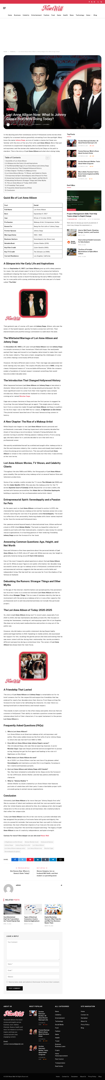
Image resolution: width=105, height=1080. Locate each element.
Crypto (57, 1050)
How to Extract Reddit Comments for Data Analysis (89, 241)
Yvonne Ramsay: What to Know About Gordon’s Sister (88, 152)
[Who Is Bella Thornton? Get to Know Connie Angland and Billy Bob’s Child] (71, 174)
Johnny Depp (20, 140)
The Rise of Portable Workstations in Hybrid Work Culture (88, 251)
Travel (57, 1041)
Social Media (59, 1024)
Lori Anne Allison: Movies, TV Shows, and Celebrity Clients (26, 173)
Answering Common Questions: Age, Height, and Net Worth (26, 178)
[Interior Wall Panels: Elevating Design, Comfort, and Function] (71, 232)
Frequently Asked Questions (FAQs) (19, 188)
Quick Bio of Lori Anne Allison (16, 161)
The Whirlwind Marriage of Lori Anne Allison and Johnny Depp (27, 166)
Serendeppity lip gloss (12, 851)
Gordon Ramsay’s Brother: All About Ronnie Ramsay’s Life (88, 142)
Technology (80, 15)
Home (10, 15)
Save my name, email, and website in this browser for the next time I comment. (34, 982)
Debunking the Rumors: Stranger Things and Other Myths (26, 180)
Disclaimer (84, 1018)
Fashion (46, 15)
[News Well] (52, 8)
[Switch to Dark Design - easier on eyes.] (98, 2)
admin (15, 124)
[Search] (101, 2)
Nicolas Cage (25, 396)
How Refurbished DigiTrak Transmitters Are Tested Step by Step (12, 919)
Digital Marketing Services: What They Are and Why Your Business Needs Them (53, 920)
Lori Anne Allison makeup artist (15, 848)
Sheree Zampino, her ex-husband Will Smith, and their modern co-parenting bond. (47, 873)
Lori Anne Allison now (35, 848)
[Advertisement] (52, 34)
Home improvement (61, 1056)
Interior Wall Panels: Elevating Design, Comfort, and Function (88, 231)
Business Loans (60, 1046)
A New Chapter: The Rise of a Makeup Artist (21, 171)
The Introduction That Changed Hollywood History (24, 168)
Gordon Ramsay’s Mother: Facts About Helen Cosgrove (89, 162)
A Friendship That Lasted (15, 185)
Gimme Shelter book (31, 842)
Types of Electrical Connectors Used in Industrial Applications (31, 919)
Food (53, 15)
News (72, 15)
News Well (45, 836)
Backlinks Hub (72, 219)
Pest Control (59, 1059)
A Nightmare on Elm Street (13, 842)
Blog (95, 15)
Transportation (60, 1063)
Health (65, 15)
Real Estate (59, 1066)
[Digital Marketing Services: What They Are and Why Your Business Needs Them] (53, 909)
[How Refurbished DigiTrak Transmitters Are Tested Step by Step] (12, 909)
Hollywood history (47, 842)
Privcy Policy (85, 1024)
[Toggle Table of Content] (46, 158)
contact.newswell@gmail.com (13, 1044)
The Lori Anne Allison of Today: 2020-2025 (22, 183)
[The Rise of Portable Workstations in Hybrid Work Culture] (71, 251)
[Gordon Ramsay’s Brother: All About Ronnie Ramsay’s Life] (71, 143)
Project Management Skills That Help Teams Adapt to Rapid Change (82, 215)
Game (59, 15)
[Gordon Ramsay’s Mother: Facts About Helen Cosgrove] (71, 163)
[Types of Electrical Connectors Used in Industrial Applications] (33, 909)
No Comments (37, 124)
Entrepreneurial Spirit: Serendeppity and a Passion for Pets (26, 175)
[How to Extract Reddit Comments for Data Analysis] (71, 242)
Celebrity (26, 15)
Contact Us (84, 1015)
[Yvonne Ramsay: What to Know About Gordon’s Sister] (71, 153)
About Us (84, 1021)
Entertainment (36, 15)
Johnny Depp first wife (22, 845)
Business (17, 15)
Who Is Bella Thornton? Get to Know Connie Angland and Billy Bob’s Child (88, 174)
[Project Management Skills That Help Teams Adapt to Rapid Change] (84, 200)
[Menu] (4, 8)
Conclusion (11, 190)
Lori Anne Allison (38, 845)
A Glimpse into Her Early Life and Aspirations (22, 163)
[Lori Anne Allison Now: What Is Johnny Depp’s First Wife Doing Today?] (52, 92)
